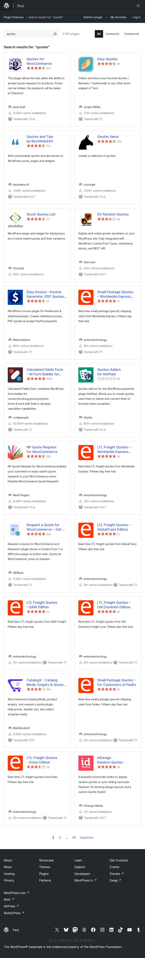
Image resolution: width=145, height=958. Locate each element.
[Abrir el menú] (139, 5)
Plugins (44, 874)
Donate (117, 874)
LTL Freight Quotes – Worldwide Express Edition (114, 449)
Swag (115, 880)
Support (79, 867)
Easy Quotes (107, 59)
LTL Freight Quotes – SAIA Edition (42, 604)
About (8, 860)
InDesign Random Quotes (110, 760)
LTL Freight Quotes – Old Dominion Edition (114, 604)
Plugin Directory (14, 17)
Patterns (45, 880)
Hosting (9, 874)
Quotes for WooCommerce (39, 61)
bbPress (11, 906)
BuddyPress (14, 913)
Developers (82, 874)
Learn (78, 860)
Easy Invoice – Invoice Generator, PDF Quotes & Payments (45, 294)
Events (114, 867)
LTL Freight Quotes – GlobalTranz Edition (114, 527)
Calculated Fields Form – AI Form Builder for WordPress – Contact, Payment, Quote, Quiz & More (46, 372)
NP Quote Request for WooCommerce (42, 449)
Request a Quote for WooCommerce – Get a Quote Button (45, 527)
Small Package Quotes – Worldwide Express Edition (115, 294)
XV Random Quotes (113, 214)
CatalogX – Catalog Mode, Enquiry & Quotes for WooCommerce (46, 682)
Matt (9, 899)
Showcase (46, 860)
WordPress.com (16, 893)
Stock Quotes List (41, 214)
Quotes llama (107, 137)
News (8, 867)
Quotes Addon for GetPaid (109, 372)
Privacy (9, 880)
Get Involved (119, 860)
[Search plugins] (55, 34)
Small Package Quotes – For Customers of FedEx (116, 682)
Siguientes (86, 837)
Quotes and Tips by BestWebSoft (40, 139)
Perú (16, 930)
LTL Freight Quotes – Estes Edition (42, 760)
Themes (44, 867)
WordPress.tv (85, 880)
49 (74, 837)
